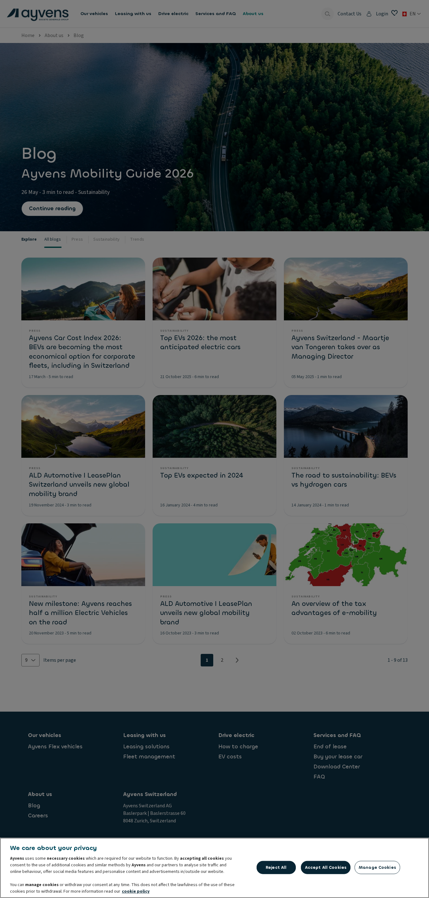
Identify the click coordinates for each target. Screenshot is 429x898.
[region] (214, 868)
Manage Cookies (377, 867)
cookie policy (135, 891)
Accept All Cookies (325, 867)
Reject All (276, 867)
